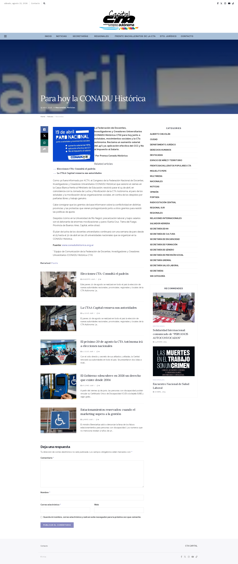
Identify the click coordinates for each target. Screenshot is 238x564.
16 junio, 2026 (87, 385)
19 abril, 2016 (46, 108)
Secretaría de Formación (163, 244)
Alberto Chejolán (160, 134)
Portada (154, 197)
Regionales (101, 36)
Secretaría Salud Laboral (164, 265)
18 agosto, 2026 (88, 279)
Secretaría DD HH (159, 229)
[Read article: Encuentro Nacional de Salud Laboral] (174, 361)
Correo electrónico (50, 504)
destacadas (156, 155)
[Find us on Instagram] (225, 3)
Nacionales (61, 108)
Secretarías (80, 36)
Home (42, 117)
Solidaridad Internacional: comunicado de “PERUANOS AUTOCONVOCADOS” (170, 334)
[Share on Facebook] (44, 129)
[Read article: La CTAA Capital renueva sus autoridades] (58, 318)
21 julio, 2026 (87, 351)
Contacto (35, 3)
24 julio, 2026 (87, 313)
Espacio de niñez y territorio (166, 160)
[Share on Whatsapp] (44, 142)
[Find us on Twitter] (221, 3)
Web (96, 505)
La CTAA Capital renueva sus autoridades (79, 173)
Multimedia (156, 176)
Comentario (47, 458)
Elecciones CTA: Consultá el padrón (76, 168)
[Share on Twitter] (44, 136)
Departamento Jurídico (163, 145)
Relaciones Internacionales (166, 218)
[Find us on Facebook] (217, 3)
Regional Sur (157, 208)
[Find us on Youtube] (229, 3)
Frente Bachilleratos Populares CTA (170, 166)
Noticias (61, 36)
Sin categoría (157, 276)
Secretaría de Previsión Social (167, 255)
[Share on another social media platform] (44, 149)
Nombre (45, 492)
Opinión (154, 192)
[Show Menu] (5, 36)
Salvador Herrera (160, 223)
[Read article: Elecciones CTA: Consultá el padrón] (58, 284)
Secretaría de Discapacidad (165, 239)
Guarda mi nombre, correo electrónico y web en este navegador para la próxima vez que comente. (92, 517)
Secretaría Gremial (160, 260)
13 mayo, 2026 (87, 419)
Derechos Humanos (160, 150)
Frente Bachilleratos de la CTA (135, 36)
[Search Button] (44, 3)
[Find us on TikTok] (233, 3)
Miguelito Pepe (158, 171)
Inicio (48, 36)
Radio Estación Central (163, 202)
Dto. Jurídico (168, 36)
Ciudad (153, 139)
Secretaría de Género (162, 250)
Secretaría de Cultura (162, 234)
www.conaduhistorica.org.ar (78, 245)
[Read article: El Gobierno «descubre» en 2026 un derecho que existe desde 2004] (58, 386)
